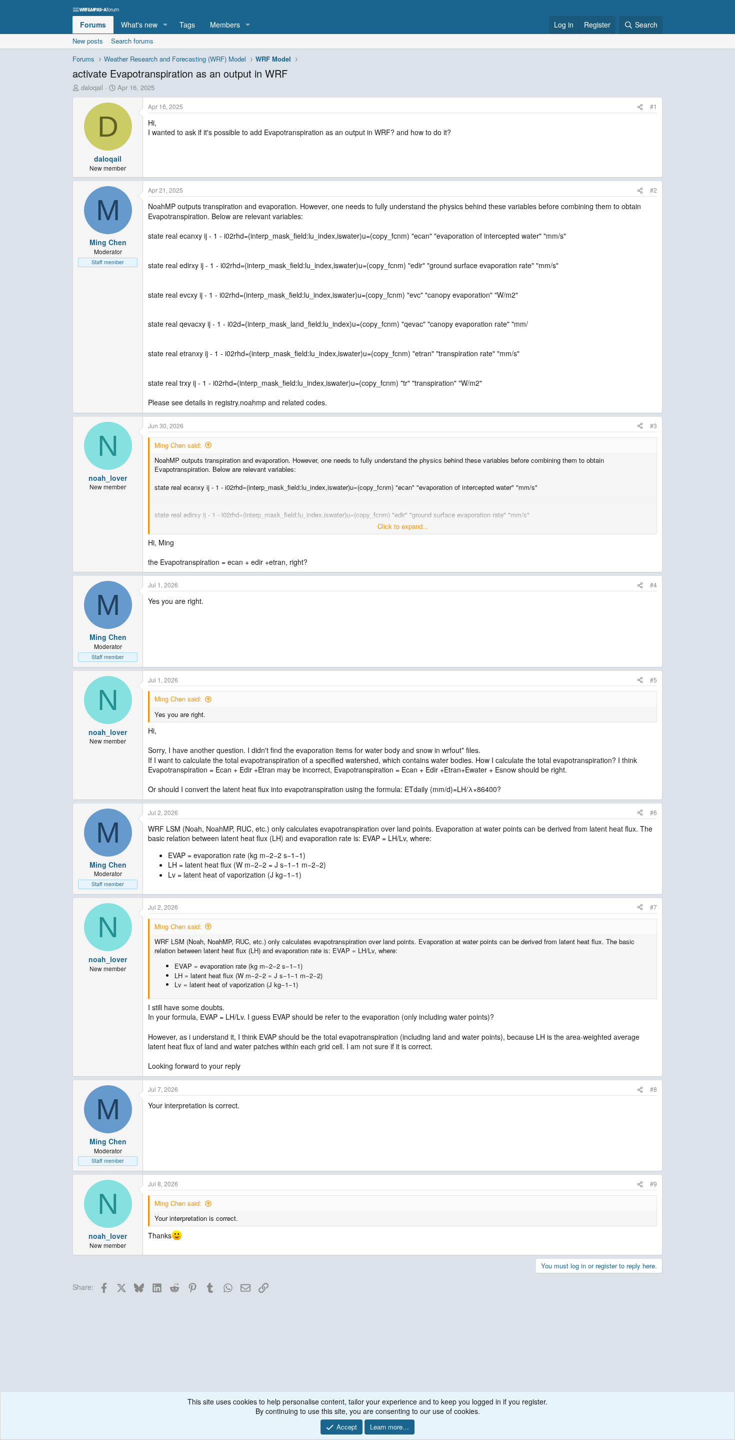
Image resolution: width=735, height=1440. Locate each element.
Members (225, 25)
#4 (653, 584)
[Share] (640, 107)
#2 (653, 190)
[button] (165, 25)
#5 (653, 679)
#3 (653, 425)
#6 (653, 812)
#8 (653, 1089)
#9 (653, 1183)
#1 (653, 106)
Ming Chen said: (178, 445)
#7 (653, 907)
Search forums (132, 41)
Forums (93, 25)
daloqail (92, 87)
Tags (187, 25)
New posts (87, 41)
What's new (139, 25)
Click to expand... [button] (403, 526)
